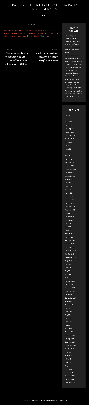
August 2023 (69, 220)
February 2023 (70, 240)
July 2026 (68, 115)
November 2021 (70, 291)
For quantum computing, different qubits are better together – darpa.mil (73, 94)
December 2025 (70, 135)
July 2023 (68, 223)
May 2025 (68, 152)
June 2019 (68, 322)
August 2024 (69, 179)
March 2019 (69, 332)
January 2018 (69, 379)
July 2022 (68, 264)
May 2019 (68, 325)
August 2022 (69, 261)
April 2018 (68, 369)
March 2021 (69, 305)
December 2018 (70, 342)
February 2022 (70, 281)
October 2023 (69, 213)
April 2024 (68, 193)
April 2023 (68, 234)
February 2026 (70, 129)
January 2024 (69, 203)
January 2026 (69, 132)
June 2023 (68, 227)
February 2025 (70, 163)
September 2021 (70, 298)
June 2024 (68, 186)
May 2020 (68, 315)
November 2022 (70, 251)
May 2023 (68, 230)
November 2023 (70, 210)
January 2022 (69, 284)
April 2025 (68, 156)
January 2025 (69, 166)
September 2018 (70, 352)
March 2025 (69, 159)
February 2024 (70, 200)
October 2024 (69, 173)
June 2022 (68, 267)
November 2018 (70, 345)
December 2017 (70, 383)
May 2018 (68, 366)
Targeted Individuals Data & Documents (44, 7)
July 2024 (68, 183)
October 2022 (69, 254)
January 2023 (69, 244)
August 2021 (69, 301)
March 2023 (69, 237)
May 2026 (68, 118)
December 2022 (70, 247)
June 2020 (68, 312)
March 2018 (69, 372)
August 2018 (69, 356)
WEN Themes (63, 400)
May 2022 (68, 271)
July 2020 (68, 308)
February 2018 (70, 376)
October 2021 (69, 295)
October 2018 (69, 349)
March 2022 (69, 278)
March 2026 (69, 125)
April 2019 (68, 328)
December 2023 (70, 207)
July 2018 (68, 359)
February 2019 (70, 335)
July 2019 (68, 318)
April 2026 (68, 122)
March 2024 (69, 196)
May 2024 (68, 190)
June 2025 (68, 149)
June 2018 (68, 362)
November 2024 (70, 169)
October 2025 (69, 139)
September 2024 (70, 176)
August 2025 (69, 142)
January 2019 (69, 339)
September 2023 (70, 217)
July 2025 (68, 146)
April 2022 (68, 274)
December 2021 (70, 288)
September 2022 (70, 257)
